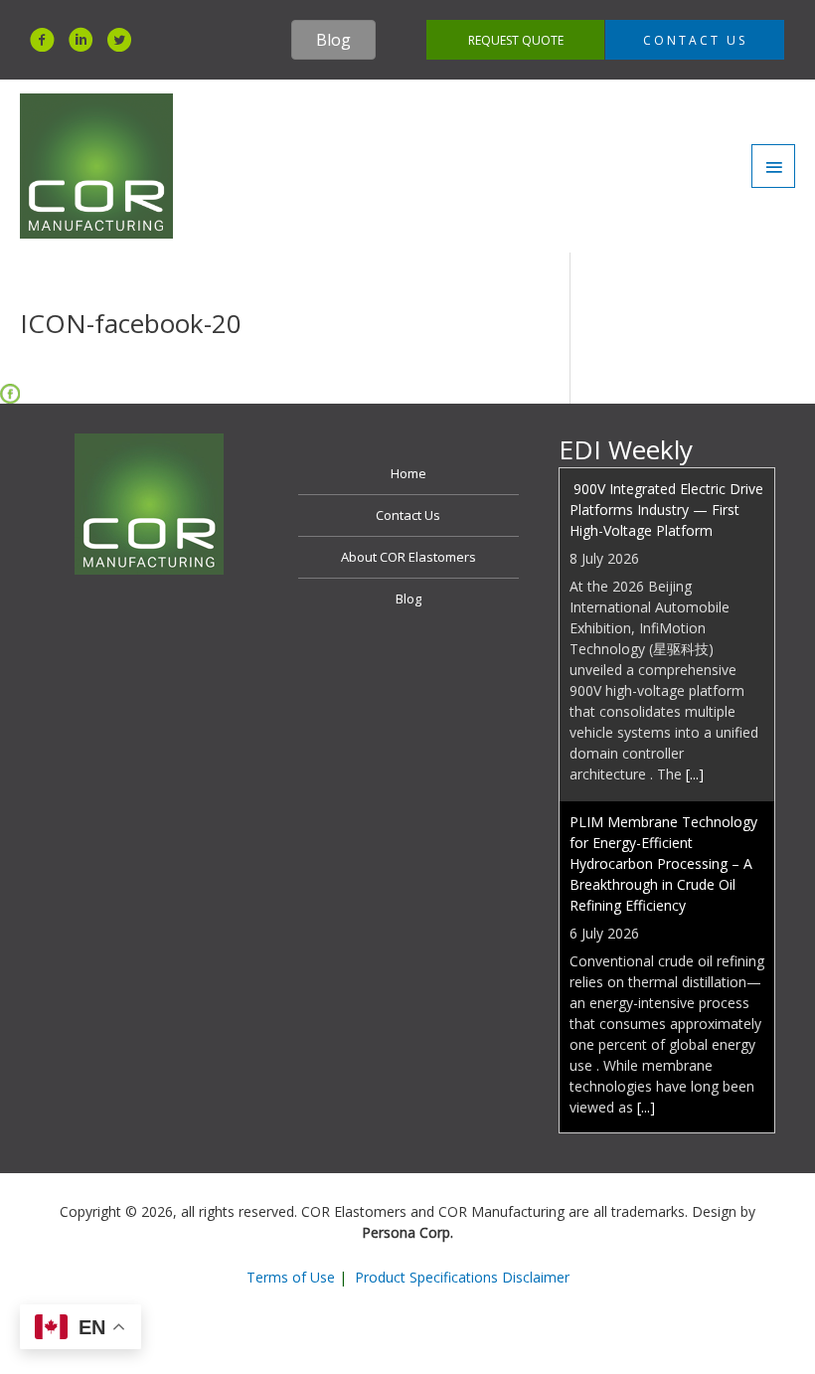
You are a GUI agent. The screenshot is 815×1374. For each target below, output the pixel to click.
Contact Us (408, 515)
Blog (408, 598)
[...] (695, 694)
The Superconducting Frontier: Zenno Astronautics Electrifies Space (666, 1096)
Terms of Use (290, 1277)
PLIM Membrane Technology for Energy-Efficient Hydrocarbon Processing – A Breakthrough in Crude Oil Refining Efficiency (663, 784)
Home (408, 473)
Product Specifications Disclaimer (462, 1277)
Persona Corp (406, 1232)
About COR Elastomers (408, 557)
